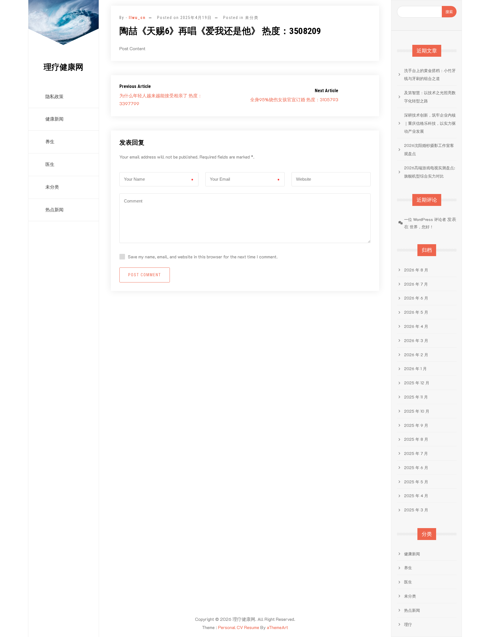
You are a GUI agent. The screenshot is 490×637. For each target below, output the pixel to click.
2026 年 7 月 (416, 284)
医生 (49, 164)
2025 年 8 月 (416, 439)
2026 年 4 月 (416, 326)
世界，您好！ (422, 226)
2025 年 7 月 (416, 453)
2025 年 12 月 (416, 382)
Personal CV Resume (238, 627)
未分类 (52, 187)
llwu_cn (137, 17)
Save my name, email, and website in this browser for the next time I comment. (203, 257)
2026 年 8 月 (416, 270)
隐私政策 (54, 96)
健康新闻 (54, 119)
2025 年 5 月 (416, 481)
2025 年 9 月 (416, 425)
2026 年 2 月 (416, 354)
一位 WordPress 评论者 (425, 219)
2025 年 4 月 (416, 495)
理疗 (408, 624)
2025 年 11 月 (416, 397)
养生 (49, 141)
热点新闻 (54, 209)
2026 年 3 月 (416, 340)
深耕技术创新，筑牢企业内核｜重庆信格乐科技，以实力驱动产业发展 (430, 123)
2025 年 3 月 (416, 509)
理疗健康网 (63, 67)
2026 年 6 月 (416, 298)
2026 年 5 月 (416, 312)
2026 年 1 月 (415, 368)
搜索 (449, 11)
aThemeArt (277, 627)
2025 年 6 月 (416, 467)
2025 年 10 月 (416, 411)
